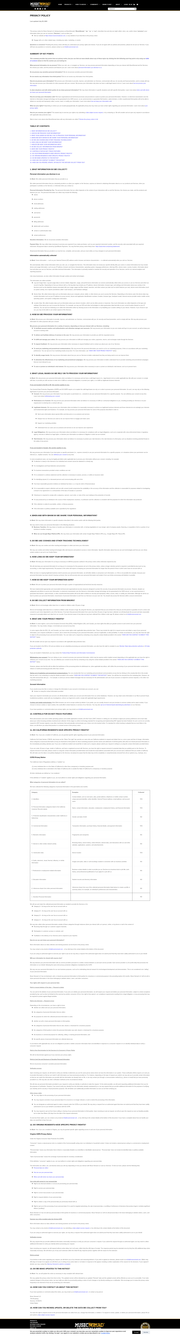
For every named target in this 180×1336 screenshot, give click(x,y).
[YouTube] (40, 9)
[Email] (45, 9)
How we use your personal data (43, 1172)
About (118, 4)
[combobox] (121, 9)
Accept (136, 1332)
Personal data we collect (41, 1168)
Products (67, 4)
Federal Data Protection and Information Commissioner (78, 653)
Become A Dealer (35, 1326)
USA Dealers (34, 1322)
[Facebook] (35, 9)
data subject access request (46, 1315)
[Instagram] (37, 9)
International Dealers (37, 1324)
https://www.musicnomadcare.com (55, 35)
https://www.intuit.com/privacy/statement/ (108, 246)
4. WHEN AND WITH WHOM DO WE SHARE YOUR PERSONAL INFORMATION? (54, 137)
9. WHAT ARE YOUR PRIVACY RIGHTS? (42, 149)
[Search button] (135, 9)
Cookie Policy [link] (105, 1333)
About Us (33, 1328)
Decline (146, 1332)
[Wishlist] (137, 4)
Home (60, 4)
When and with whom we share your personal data (49, 1177)
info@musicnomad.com (71, 47)
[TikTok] (42, 9)
